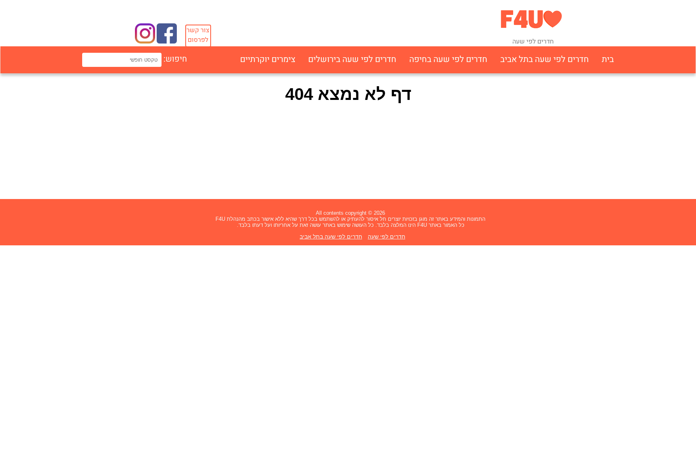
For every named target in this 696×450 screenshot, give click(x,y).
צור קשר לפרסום (197, 35)
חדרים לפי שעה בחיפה (448, 59)
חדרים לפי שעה (386, 236)
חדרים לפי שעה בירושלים (352, 59)
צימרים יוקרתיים (267, 59)
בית (608, 59)
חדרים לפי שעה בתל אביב (544, 59)
